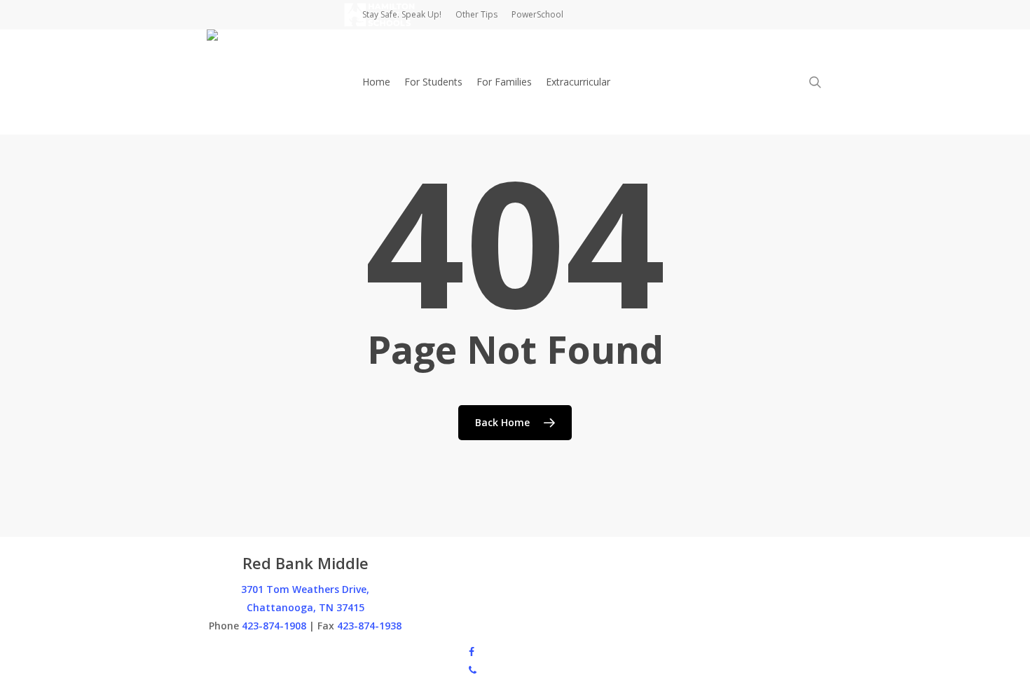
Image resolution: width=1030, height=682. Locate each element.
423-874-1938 (369, 625)
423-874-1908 (274, 625)
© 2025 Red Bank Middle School (280, 650)
